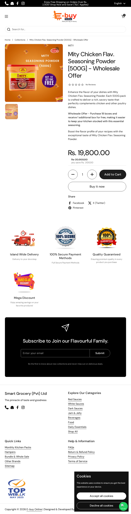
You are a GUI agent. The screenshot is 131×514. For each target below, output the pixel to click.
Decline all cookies (101, 505)
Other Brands (12, 461)
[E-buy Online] (64, 16)
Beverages (74, 417)
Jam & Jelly (75, 413)
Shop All (73, 431)
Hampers (10, 452)
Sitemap (10, 466)
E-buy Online (34, 509)
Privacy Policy (76, 456)
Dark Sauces (75, 408)
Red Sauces (75, 399)
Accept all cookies (101, 496)
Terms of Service (77, 461)
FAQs (71, 447)
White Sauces (76, 403)
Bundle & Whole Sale (17, 456)
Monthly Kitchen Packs (18, 447)
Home (7, 39)
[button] (123, 16)
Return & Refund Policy (81, 452)
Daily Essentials (77, 427)
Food (71, 422)
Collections (20, 39)
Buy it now (97, 187)
